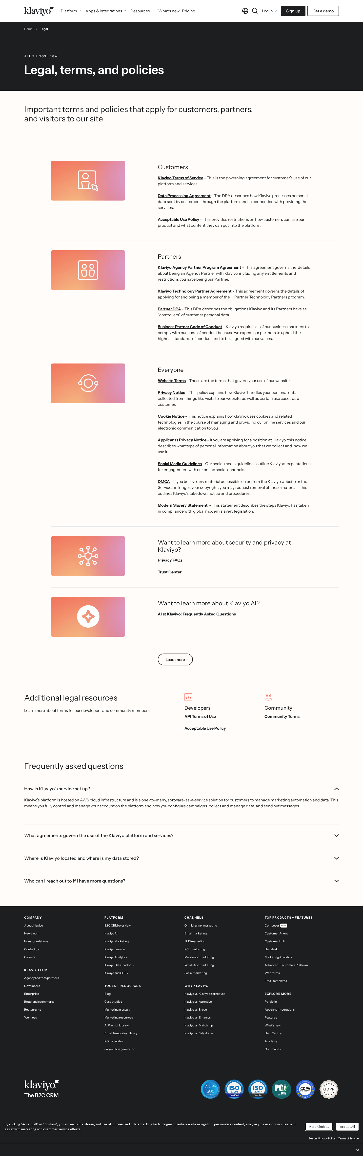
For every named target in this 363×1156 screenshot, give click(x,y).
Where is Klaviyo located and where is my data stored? (81, 858)
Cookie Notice (171, 416)
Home (28, 29)
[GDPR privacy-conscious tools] (329, 1089)
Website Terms (172, 380)
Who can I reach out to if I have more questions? (74, 881)
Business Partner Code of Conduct (190, 326)
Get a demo (323, 10)
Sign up (293, 10)
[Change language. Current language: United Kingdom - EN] (245, 11)
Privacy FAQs (170, 560)
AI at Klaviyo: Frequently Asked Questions (197, 614)
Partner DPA (169, 308)
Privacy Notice (171, 392)
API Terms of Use (200, 716)
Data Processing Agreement (184, 195)
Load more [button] (175, 659)
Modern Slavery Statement (183, 505)
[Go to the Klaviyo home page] (39, 11)
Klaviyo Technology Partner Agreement (195, 291)
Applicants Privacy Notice (182, 439)
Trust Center (170, 571)
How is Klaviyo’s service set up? (57, 789)
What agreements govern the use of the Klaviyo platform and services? (98, 835)
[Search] (255, 11)
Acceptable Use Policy (178, 219)
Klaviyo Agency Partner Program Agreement (199, 267)
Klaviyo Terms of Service (180, 177)
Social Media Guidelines (180, 463)
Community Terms (282, 716)
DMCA (164, 481)
